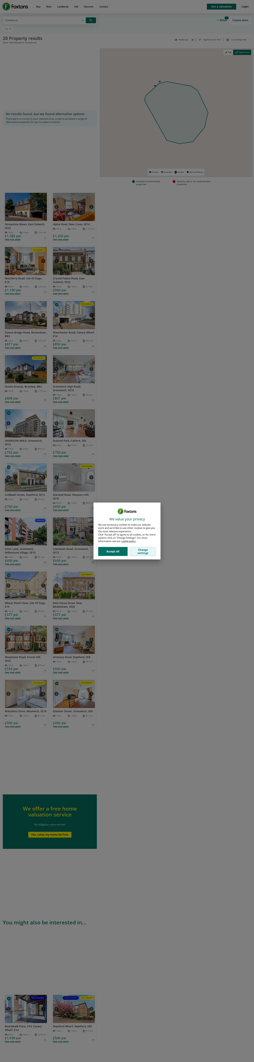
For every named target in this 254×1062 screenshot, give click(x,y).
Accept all (112, 551)
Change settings (143, 551)
